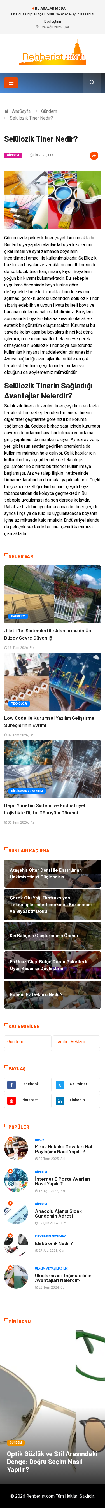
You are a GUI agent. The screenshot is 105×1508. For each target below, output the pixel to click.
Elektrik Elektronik (50, 1236)
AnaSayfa (21, 111)
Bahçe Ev (18, 616)
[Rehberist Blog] (52, 51)
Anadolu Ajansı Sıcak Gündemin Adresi (58, 1213)
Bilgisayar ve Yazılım (27, 791)
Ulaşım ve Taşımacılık (51, 1268)
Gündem (49, 111)
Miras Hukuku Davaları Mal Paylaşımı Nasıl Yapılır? (63, 1148)
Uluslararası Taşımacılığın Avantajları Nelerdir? (63, 1277)
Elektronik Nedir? (54, 1243)
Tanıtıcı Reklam (70, 1041)
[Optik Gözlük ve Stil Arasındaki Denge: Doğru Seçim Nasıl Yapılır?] (52, 1407)
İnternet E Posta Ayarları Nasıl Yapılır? (62, 1181)
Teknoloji (19, 703)
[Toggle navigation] (11, 82)
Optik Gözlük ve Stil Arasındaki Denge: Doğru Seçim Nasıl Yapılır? (52, 1461)
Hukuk (39, 1139)
